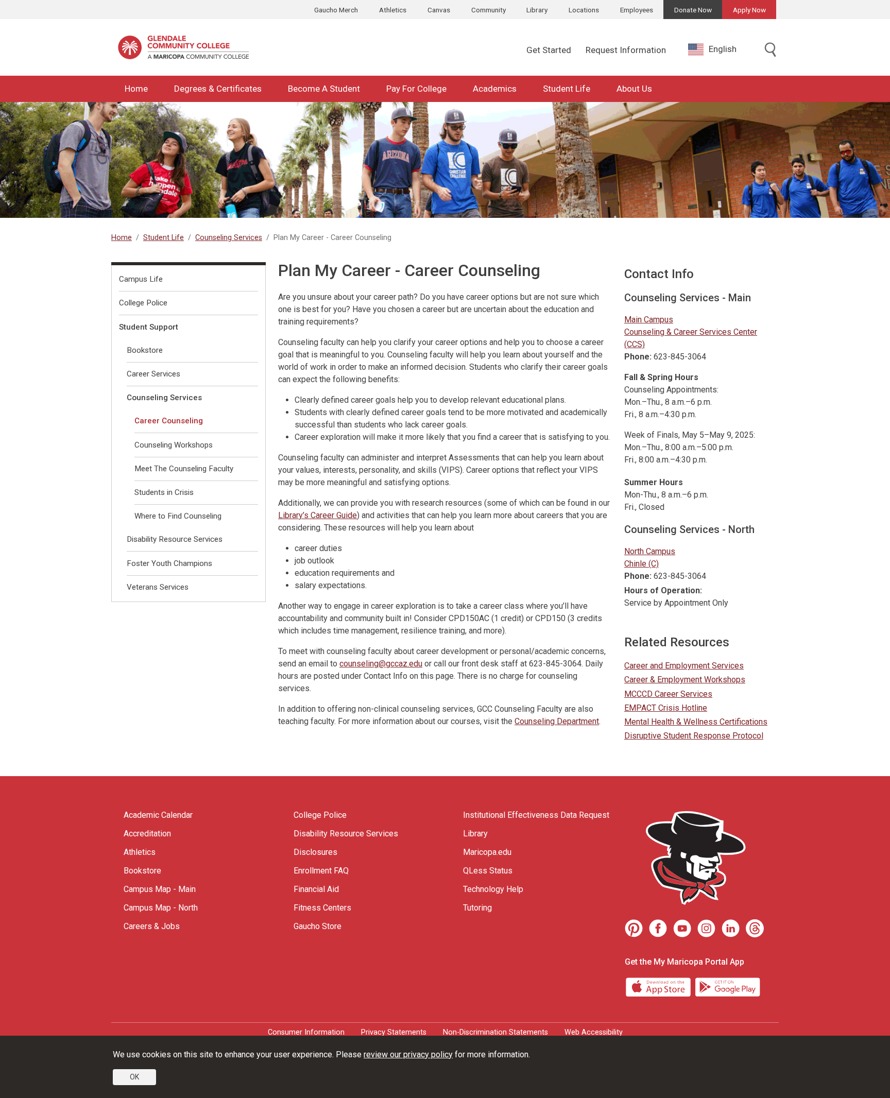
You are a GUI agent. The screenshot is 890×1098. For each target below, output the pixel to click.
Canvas (438, 10)
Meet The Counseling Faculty (183, 468)
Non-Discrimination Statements (495, 1032)
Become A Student (324, 88)
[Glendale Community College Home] (183, 47)
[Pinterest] (634, 928)
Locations (584, 10)
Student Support (148, 327)
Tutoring (477, 908)
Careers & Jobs (152, 926)
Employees (636, 10)
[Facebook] (658, 928)
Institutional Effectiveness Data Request (536, 815)
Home (136, 88)
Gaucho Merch (336, 10)
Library (536, 10)
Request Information (626, 50)
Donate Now (693, 10)
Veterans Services (158, 587)
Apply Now (749, 10)
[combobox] (720, 49)
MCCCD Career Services (668, 694)
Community (488, 10)
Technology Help (493, 889)
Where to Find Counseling (177, 516)
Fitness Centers (322, 908)
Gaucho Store (317, 926)
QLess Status (487, 871)
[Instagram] (706, 928)
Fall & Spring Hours (661, 377)
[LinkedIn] (731, 928)
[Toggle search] (770, 50)
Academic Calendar (158, 815)
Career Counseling (168, 420)
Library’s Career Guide (317, 515)
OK (134, 1077)
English (723, 49)
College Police (143, 302)
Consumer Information (306, 1032)
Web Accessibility (593, 1032)
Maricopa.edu (487, 852)
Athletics (392, 10)
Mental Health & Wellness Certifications (695, 722)
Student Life (566, 88)
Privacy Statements (393, 1032)
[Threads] (755, 928)
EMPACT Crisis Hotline (665, 708)
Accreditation (147, 833)
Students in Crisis (164, 492)
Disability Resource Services (174, 539)
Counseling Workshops (173, 445)
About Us (634, 88)
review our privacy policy (408, 1054)
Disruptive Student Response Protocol (693, 736)
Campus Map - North (161, 908)
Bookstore (145, 350)
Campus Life (141, 279)
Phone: (638, 357)
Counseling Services (228, 237)
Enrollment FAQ (321, 871)
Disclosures (315, 852)
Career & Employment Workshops (684, 679)
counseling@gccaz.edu (380, 663)
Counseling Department (557, 721)
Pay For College (416, 88)
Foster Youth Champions (169, 563)
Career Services (153, 374)
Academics (495, 88)
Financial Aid (316, 889)
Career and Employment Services (684, 666)
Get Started (548, 50)
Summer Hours (653, 482)
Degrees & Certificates (218, 88)
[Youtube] (682, 928)
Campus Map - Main (160, 889)
